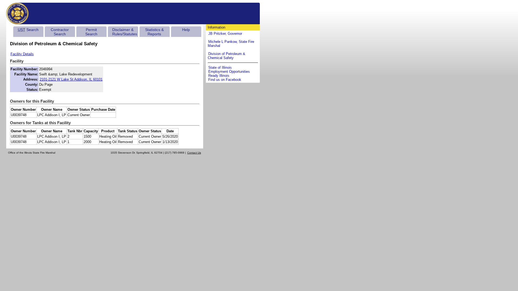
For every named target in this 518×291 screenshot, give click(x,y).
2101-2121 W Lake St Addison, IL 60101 (71, 79)
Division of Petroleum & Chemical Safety (226, 56)
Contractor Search (60, 31)
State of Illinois (220, 67)
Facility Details (22, 54)
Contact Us (194, 152)
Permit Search (91, 31)
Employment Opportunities (229, 72)
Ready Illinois (218, 76)
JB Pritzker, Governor (225, 34)
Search (28, 29)
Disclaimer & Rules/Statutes (124, 31)
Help (186, 29)
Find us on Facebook (224, 80)
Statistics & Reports (154, 31)
